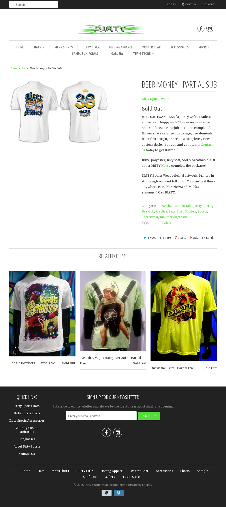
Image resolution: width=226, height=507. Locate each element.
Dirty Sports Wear (155, 99)
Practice (161, 211)
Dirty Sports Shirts (27, 413)
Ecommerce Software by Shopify (130, 484)
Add (195, 237)
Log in (171, 4)
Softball (190, 211)
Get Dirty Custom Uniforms (27, 430)
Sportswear (150, 217)
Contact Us (27, 454)
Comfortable (184, 206)
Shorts (203, 47)
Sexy (172, 211)
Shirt (180, 211)
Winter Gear (151, 47)
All (23, 68)
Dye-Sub (148, 211)
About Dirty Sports (27, 446)
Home (20, 47)
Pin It (182, 237)
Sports (202, 211)
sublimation (168, 217)
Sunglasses (27, 439)
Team (182, 217)
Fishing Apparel (121, 47)
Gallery (117, 53)
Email (209, 237)
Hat (164, 166)
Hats (37, 47)
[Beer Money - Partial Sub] (59, 111)
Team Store (142, 53)
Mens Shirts (64, 47)
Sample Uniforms (85, 53)
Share (167, 237)
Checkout (208, 4)
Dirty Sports (203, 206)
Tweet (151, 237)
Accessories (179, 47)
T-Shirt (166, 223)
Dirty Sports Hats (27, 406)
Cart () (190, 4)
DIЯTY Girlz (91, 47)
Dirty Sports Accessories (27, 421)
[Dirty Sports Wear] (113, 30)
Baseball (167, 206)
